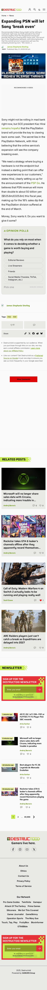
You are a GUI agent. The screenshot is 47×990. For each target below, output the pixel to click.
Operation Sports (15, 918)
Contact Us (23, 876)
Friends (11, 271)
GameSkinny (32, 914)
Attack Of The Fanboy (15, 906)
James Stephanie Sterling (17, 47)
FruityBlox (24, 922)
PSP (14, 317)
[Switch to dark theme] (39, 9)
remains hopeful (11, 128)
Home (4, 15)
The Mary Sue (31, 918)
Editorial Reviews (16, 260)
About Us (23, 866)
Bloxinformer (37, 922)
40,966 (27, 817)
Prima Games (34, 906)
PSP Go (35, 183)
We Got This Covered (28, 910)
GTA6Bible (23, 926)
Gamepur (37, 902)
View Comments (23, 379)
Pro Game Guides (11, 902)
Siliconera (11, 910)
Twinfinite (26, 902)
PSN (9, 317)
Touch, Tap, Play (9, 922)
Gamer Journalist (15, 914)
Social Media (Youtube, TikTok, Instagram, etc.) (22, 278)
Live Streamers (15, 265)
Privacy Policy (30, 696)
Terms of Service (18, 696)
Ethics (24, 871)
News (11, 15)
